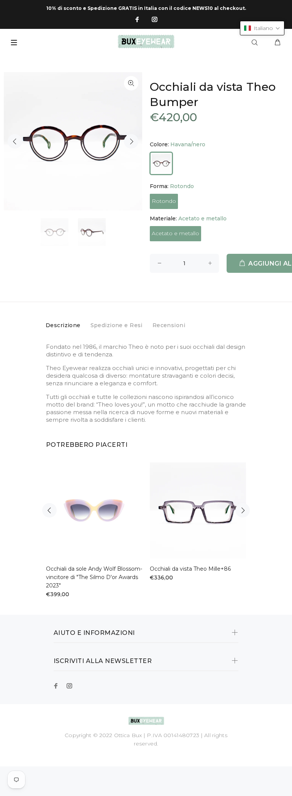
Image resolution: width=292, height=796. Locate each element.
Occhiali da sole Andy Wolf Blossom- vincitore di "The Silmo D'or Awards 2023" (94, 577)
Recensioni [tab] (168, 325)
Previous (15, 141)
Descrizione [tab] (63, 325)
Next (131, 141)
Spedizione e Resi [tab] (116, 325)
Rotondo (164, 201)
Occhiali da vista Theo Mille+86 (190, 568)
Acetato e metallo (175, 233)
